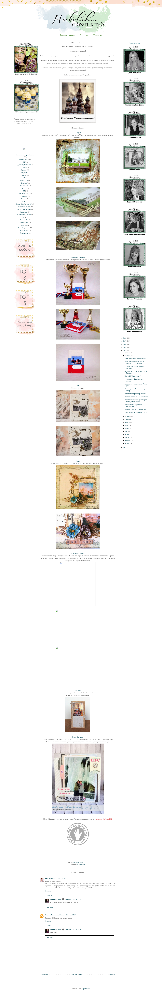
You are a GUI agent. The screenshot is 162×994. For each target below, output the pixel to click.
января (127, 443)
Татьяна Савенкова (52, 915)
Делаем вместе (24, 159)
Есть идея (24, 167)
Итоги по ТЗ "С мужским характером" (133, 405)
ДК (24, 162)
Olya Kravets (86, 989)
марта (127, 437)
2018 (125, 338)
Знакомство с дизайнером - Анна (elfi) (136, 385)
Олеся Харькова (77, 737)
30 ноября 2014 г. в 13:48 (57, 878)
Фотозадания (80, 864)
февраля (128, 440)
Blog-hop (24, 225)
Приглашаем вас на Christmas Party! (136, 397)
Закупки (24, 172)
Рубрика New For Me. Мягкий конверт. (134, 367)
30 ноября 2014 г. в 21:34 (67, 915)
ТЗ (24, 217)
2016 (125, 344)
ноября (127, 356)
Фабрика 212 (24, 220)
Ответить (48, 891)
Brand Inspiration (23, 228)
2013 (125, 447)
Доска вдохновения (24, 165)
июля (127, 425)
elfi (78, 385)
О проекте (84, 35)
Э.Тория (78, 132)
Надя (78, 461)
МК (24, 178)
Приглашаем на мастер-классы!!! (135, 409)
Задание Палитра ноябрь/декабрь (135, 394)
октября (127, 416)
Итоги (24, 175)
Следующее (44, 974)
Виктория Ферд (55, 899)
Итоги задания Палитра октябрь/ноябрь (135, 390)
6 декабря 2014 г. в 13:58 (73, 899)
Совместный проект (23, 207)
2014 (125, 350)
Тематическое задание (23, 215)
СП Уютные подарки (24, 209)
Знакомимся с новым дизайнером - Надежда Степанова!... (136, 401)
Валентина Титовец (78, 257)
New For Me (24, 230)
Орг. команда (24, 186)
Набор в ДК (24, 180)
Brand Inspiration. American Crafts (136, 412)
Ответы (49, 895)
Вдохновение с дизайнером (25, 155)
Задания (23, 170)
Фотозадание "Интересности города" (134, 380)
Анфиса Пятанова (78, 553)
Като (46, 878)
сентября (128, 419)
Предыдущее (111, 974)
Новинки (24, 183)
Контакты (97, 35)
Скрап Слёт (23, 201)
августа (127, 422)
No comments (24, 233)
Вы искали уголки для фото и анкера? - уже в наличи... (134, 362)
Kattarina (78, 690)
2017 (125, 341)
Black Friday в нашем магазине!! (135, 358)
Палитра (23, 188)
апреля (127, 434)
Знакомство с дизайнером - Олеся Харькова (136, 372)
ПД (24, 191)
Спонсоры (23, 212)
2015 (125, 347)
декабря (127, 353)
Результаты (23, 196)
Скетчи (23, 199)
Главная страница (67, 35)
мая (126, 431)
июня (127, 428)
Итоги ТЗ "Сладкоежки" (133, 376)
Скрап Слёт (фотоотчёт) (24, 204)
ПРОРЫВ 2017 (24, 193)
